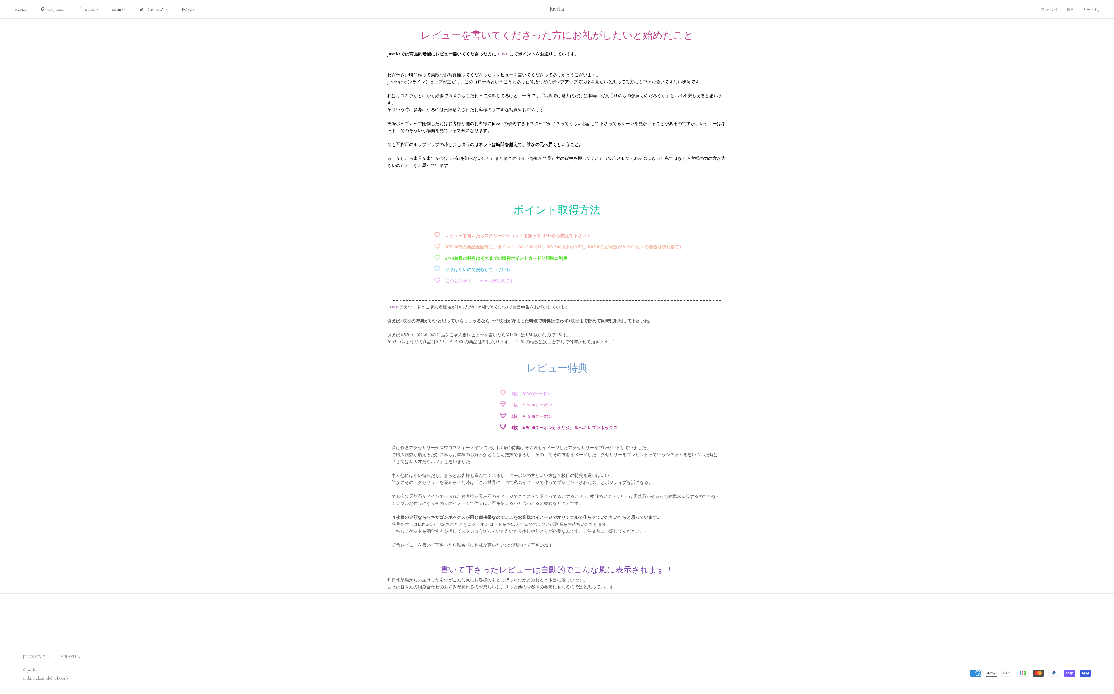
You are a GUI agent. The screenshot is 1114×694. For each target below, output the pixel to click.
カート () (1091, 9)
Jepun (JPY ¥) (34, 657)
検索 (1070, 9)
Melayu (68, 657)
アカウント (1050, 9)
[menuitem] (21, 9)
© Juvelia (29, 670)
